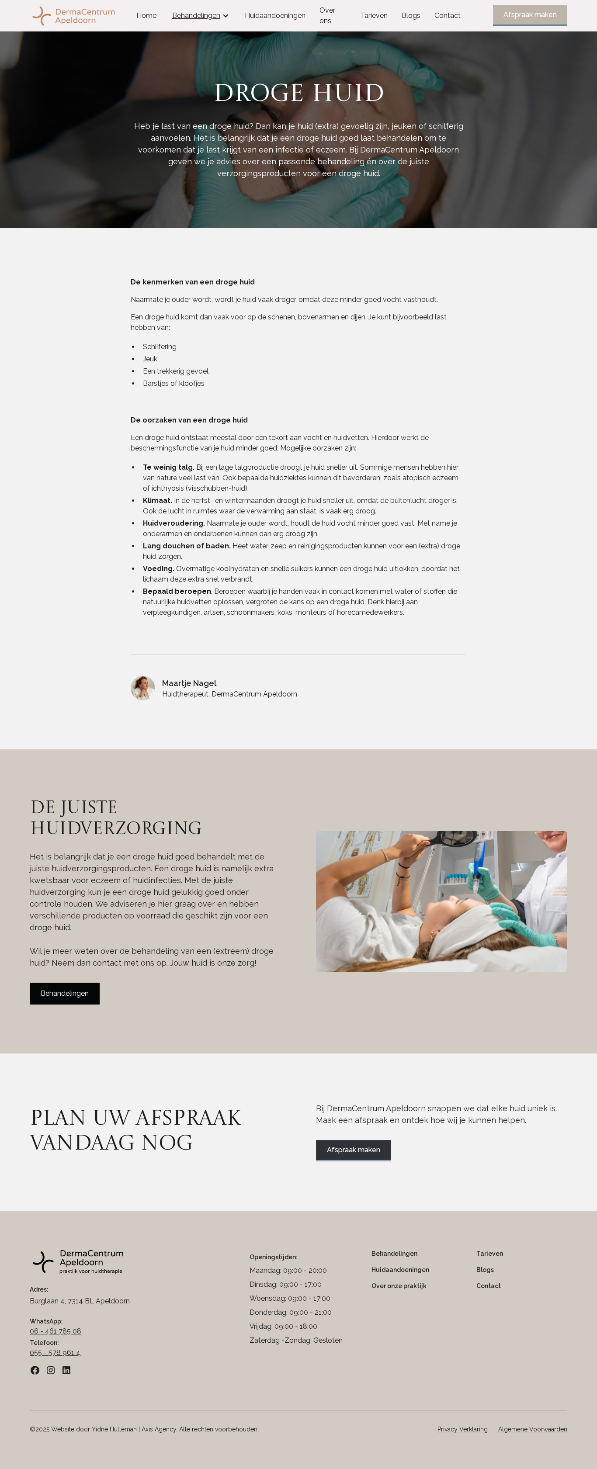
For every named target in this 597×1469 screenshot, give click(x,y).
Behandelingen (65, 993)
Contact (447, 15)
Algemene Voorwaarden (532, 1429)
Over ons (327, 15)
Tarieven (374, 15)
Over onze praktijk (399, 1285)
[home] (86, 15)
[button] (200, 16)
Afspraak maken (530, 14)
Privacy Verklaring (462, 1429)
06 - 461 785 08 (55, 1331)
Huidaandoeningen (275, 15)
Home (146, 15)
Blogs (411, 15)
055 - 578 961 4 (55, 1352)
